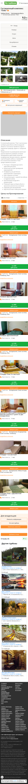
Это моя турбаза (14, 523)
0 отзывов (24, 19)
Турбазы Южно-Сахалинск (19, 715)
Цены (14, 38)
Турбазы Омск (5, 727)
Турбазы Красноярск (6, 713)
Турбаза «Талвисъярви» (9, 618)
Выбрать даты (14, 233)
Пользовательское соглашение (6, 696)
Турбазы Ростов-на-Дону (20, 710)
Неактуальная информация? (14, 105)
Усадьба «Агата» (7, 566)
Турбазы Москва (5, 715)
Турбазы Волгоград (6, 706)
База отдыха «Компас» (8, 643)
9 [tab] (19, 294)
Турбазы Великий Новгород (6, 722)
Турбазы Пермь (5, 729)
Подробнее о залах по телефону (11, 568)
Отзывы (14, 46)
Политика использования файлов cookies (5, 693)
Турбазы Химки (5, 716)
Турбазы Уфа (18, 706)
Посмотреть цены (6, 101)
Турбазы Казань (19, 708)
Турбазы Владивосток (7, 731)
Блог (2, 703)
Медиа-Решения (14, 738)
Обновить (14, 201)
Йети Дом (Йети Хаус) (8, 672)
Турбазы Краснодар (6, 711)
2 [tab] (11, 216)
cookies (15, 780)
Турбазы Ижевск (19, 722)
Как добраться (14, 42)
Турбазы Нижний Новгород (5, 719)
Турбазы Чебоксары (20, 726)
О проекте (4, 683)
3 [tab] (13, 216)
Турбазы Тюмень (19, 721)
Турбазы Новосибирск (4, 725)
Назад (15, 26)
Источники (18, 690)
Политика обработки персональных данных (6, 688)
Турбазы (17, 686)
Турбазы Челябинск (20, 724)
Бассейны (17, 685)
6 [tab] (18, 216)
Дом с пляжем (6, 591)
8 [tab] (18, 294)
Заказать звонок (21, 101)
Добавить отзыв (14, 534)
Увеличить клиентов (14, 527)
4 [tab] (15, 216)
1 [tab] (10, 216)
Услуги (14, 34)
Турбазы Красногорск (21, 728)
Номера (14, 30)
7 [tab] (16, 294)
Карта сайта (4, 701)
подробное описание (6, 239)
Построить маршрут (14, 113)
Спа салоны (18, 688)
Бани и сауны (18, 683)
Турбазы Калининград (4, 709)
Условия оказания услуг (6, 699)
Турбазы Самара (19, 713)
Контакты (3, 685)
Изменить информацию (14, 519)
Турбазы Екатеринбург (19, 718)
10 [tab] (21, 294)
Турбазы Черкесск (20, 729)
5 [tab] (16, 216)
